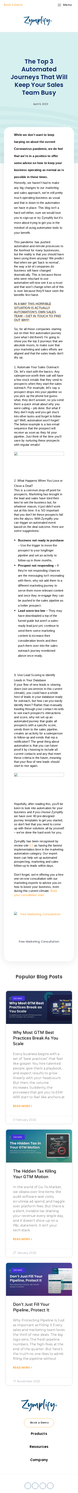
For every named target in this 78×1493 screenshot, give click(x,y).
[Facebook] (28, 1486)
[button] (19, 956)
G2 (31, 845)
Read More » (22, 1106)
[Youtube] (50, 1486)
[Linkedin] (35, 1486)
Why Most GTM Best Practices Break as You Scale (35, 1038)
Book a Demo (13, 5)
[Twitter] (43, 1486)
